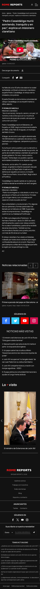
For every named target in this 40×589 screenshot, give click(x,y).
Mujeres (9, 306)
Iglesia (9, 13)
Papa (14, 306)
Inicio (4, 13)
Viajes (18, 306)
